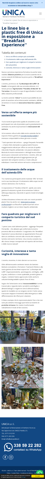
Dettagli (24, 477)
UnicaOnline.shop (24, 5)
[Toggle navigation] (40, 14)
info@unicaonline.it (12, 439)
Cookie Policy (15, 473)
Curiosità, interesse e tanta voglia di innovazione (23, 68)
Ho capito (37, 476)
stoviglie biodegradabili (29, 136)
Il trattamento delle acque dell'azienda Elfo (21, 59)
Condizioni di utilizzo (26, 473)
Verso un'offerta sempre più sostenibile (20, 56)
